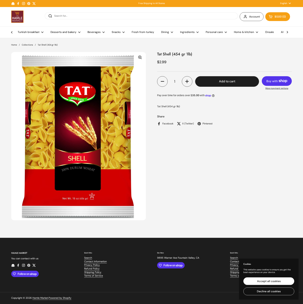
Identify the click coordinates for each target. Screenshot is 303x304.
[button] (277, 16)
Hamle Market (40, 297)
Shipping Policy (92, 272)
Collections (27, 44)
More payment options (276, 88)
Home (14, 44)
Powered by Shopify (60, 297)
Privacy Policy (92, 265)
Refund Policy (92, 268)
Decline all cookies (269, 291)
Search (88, 257)
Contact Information (95, 261)
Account (254, 16)
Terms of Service (93, 275)
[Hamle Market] (17, 17)
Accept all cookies (269, 281)
